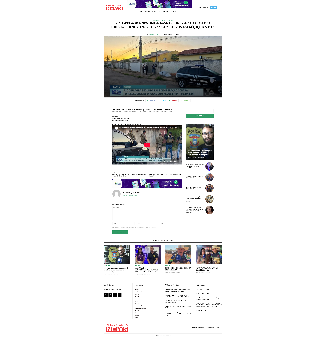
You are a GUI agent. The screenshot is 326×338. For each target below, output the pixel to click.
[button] (179, 11)
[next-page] (210, 127)
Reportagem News (154, 34)
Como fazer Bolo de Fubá (203, 289)
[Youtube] (119, 295)
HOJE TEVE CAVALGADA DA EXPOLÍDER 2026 (193, 188)
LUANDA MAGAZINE (202, 294)
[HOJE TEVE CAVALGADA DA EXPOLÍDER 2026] (209, 188)
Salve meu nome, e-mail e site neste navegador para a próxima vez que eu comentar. (135, 227)
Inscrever (199, 115)
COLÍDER (167, 265)
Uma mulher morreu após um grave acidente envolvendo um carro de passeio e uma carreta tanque (195, 199)
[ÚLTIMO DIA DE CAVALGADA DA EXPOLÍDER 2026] (209, 177)
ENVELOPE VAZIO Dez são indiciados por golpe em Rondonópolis (208, 298)
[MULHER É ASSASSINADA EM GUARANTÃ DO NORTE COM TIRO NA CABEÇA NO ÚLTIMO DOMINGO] (209, 210)
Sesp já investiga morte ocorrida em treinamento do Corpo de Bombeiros (129, 175)
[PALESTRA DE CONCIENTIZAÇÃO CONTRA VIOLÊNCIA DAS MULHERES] (209, 166)
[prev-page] (207, 127)
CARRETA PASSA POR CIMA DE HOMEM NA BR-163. (165, 175)
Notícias (156, 20)
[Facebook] (106, 295)
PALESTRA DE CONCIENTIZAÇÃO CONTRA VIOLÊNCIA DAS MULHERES (195, 166)
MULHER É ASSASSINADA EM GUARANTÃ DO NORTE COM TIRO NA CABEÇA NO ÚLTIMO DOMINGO (195, 210)
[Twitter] (115, 295)
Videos (170, 20)
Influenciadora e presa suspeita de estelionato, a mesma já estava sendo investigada (200, 153)
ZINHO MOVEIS (201, 310)
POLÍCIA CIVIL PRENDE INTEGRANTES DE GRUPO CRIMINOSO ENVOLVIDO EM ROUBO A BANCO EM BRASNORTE (209, 304)
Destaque (107, 265)
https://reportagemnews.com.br (130, 195)
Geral (163, 20)
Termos (196, 120)
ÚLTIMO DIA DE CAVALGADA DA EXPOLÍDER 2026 (194, 177)
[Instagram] (110, 295)
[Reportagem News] (116, 194)
